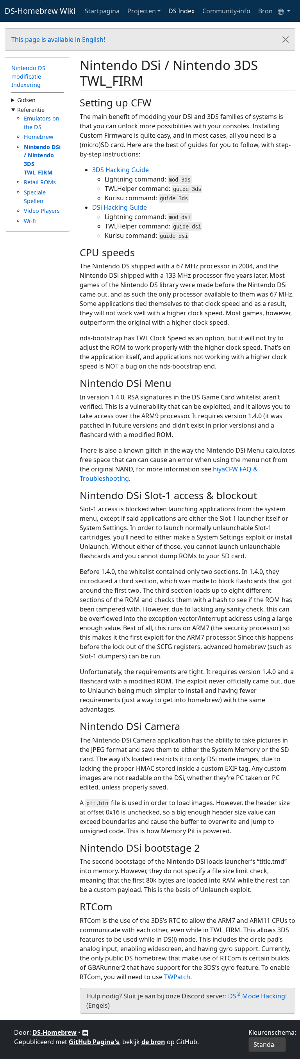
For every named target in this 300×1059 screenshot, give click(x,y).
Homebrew (38, 136)
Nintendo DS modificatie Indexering (28, 76)
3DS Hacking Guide (120, 169)
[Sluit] (285, 39)
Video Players (42, 210)
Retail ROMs (40, 182)
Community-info (226, 11)
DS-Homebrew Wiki (40, 10)
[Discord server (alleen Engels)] (85, 1032)
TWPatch (177, 977)
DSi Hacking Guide (119, 207)
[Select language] (284, 11)
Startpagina (102, 11)
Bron (265, 11)
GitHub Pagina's (94, 1041)
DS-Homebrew (54, 1032)
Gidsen (26, 100)
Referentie (31, 109)
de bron (153, 1041)
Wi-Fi (30, 221)
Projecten (141, 11)
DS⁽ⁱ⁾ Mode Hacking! (257, 996)
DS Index (181, 11)
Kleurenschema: (272, 1032)
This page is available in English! (58, 39)
